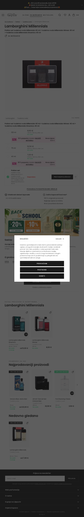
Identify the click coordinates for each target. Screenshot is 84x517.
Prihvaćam (42, 264)
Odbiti (42, 276)
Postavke (42, 270)
